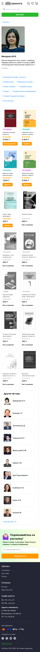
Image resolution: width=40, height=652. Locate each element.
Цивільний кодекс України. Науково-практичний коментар (29, 174)
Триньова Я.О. (19, 438)
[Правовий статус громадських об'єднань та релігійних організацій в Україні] (10, 241)
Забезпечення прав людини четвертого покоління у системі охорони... (28, 335)
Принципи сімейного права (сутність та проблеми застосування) (9, 374)
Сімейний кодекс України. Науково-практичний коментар (29, 133)
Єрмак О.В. (17, 463)
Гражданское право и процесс (15, 77)
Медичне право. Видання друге (8, 174)
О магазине (6, 570)
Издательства (7, 590)
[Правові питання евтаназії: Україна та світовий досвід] (29, 241)
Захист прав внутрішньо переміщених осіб (9, 215)
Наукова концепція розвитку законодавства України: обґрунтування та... (9, 133)
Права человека (9, 86)
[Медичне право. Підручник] (10, 280)
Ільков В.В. (17, 513)
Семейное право (26, 86)
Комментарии (9, 82)
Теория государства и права (14, 96)
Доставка (5, 573)
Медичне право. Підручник (8, 295)
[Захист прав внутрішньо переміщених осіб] (10, 200)
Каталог (20, 15)
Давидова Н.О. (19, 401)
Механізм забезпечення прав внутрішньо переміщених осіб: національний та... (28, 374)
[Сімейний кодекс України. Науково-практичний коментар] (29, 118)
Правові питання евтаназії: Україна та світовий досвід (29, 256)
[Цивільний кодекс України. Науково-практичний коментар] (29, 159)
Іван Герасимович (20, 475)
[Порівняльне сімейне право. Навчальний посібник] (29, 280)
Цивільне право (27, 214)
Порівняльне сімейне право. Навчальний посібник (29, 295)
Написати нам (7, 644)
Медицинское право (25, 82)
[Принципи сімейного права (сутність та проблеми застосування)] (10, 359)
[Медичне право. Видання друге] (10, 159)
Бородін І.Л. (18, 413)
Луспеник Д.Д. (19, 426)
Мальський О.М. (20, 450)
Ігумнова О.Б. (18, 488)
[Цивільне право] (29, 200)
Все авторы (9, 522)
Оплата (4, 576)
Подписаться (20, 556)
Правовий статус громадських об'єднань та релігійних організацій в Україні (10, 256)
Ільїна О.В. (17, 500)
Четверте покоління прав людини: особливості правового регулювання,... (9, 335)
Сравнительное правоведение (24, 91)
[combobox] (20, 9)
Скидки (6, 91)
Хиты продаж (9, 101)
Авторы (6, 22)
